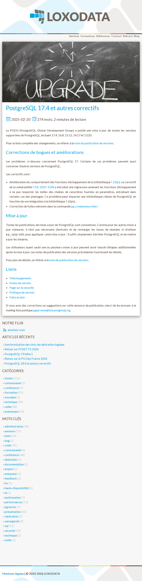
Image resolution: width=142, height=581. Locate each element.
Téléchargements (20, 278)
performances (14, 502)
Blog (136, 36)
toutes (9, 378)
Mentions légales (13, 573)
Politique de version (21, 292)
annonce (10, 431)
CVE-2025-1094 (43, 187)
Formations (88, 36)
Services (74, 36)
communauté (13, 383)
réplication (12, 516)
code (8, 445)
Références (103, 36)
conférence (12, 387)
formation (11, 392)
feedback (11, 478)
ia (6, 492)
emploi (9, 469)
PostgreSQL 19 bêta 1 (19, 354)
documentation (14, 464)
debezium (11, 459)
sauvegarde (12, 521)
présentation (13, 511)
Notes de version (20, 283)
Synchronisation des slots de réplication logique (34, 344)
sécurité (10, 530)
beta (8, 435)
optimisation (13, 497)
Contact (116, 36)
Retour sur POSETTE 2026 (22, 349)
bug (7, 440)
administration (14, 426)
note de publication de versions (94, 143)
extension (11, 473)
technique (11, 402)
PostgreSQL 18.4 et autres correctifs (28, 363)
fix (7, 483)
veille (8, 406)
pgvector (11, 507)
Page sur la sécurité (21, 287)
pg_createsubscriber (84, 206)
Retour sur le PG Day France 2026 (26, 358)
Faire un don (17, 297)
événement (12, 411)
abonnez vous (16, 330)
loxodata (10, 397)
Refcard (128, 36)
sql (7, 525)
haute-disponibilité (17, 488)
